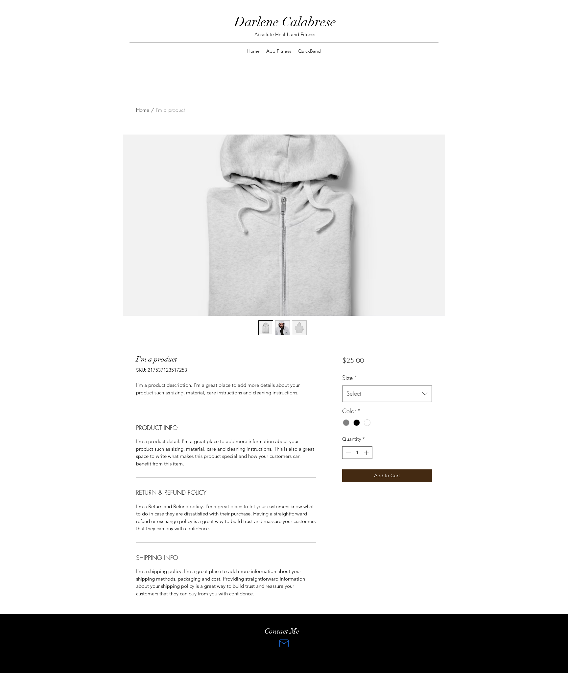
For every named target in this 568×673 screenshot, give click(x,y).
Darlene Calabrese (285, 22)
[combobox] (387, 394)
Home (142, 109)
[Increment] (367, 453)
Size (350, 378)
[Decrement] (347, 453)
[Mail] (284, 643)
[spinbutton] (357, 453)
